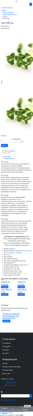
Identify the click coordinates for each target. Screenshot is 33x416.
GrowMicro (11, 151)
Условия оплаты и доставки (11, 367)
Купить (4, 145)
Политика (5, 350)
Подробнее (6, 321)
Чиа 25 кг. (19, 253)
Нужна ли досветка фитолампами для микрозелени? (10, 315)
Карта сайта (6, 373)
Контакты (5, 353)
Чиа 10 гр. (24, 251)
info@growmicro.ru (10, 385)
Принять (27, 406)
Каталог (5, 363)
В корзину (5, 287)
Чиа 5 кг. (12, 253)
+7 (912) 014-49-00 (7, 8)
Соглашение (6, 346)
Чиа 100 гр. (6, 289)
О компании (6, 343)
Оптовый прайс (7, 370)
